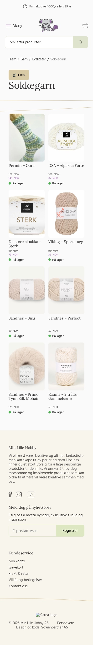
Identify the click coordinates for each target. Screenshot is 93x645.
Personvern (65, 623)
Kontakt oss (18, 586)
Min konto (17, 561)
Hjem (12, 59)
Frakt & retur (19, 574)
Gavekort (16, 567)
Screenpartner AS (54, 627)
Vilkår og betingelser (25, 580)
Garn (24, 59)
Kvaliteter (39, 59)
